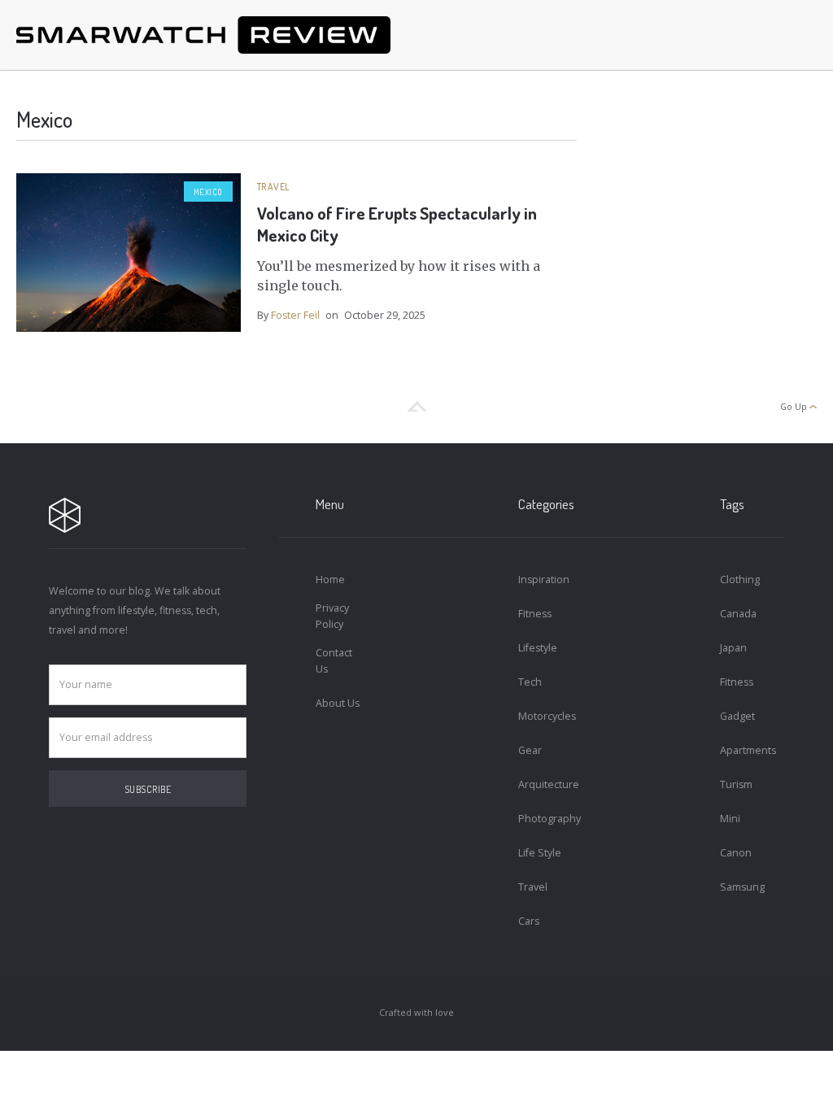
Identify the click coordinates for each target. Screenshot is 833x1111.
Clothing (740, 579)
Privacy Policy (332, 616)
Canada (738, 614)
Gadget (737, 716)
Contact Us (334, 661)
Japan (733, 648)
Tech (530, 682)
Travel (273, 187)
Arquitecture (542, 784)
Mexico (208, 192)
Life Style (539, 853)
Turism (736, 784)
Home (330, 579)
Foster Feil (295, 315)
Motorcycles (542, 716)
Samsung (742, 887)
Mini (730, 819)
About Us (338, 703)
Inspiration (542, 579)
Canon (736, 853)
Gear (530, 750)
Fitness (535, 614)
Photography (542, 819)
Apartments (744, 750)
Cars (528, 921)
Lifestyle (537, 648)
